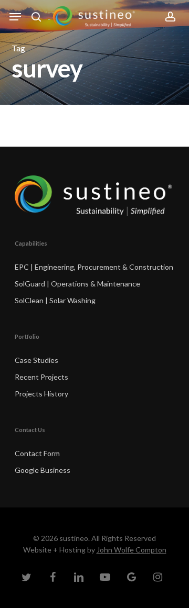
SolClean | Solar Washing (55, 300)
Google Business (42, 470)
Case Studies (36, 360)
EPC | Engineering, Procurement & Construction (94, 266)
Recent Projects (41, 376)
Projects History (41, 393)
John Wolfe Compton (131, 549)
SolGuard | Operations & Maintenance (77, 283)
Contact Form (37, 453)
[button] (15, 17)
